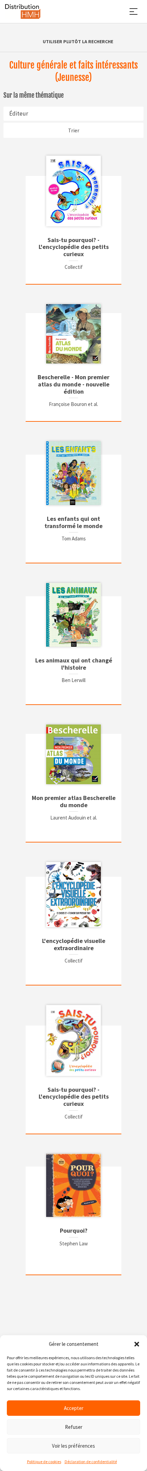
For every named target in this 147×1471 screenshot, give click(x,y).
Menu (133, 11)
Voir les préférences (73, 1446)
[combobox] (73, 114)
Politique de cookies (44, 1461)
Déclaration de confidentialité (91, 1461)
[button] (136, 1344)
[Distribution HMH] (22, 11)
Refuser (73, 1427)
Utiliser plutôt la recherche (78, 41)
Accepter (73, 1408)
